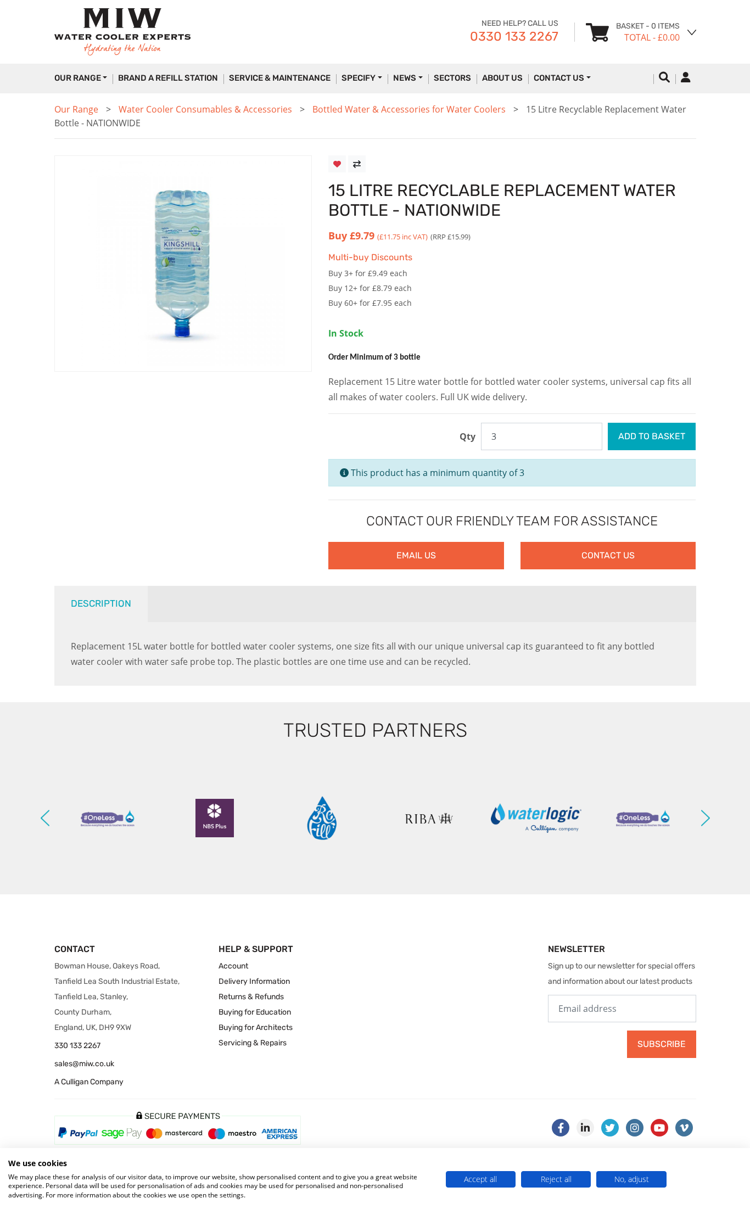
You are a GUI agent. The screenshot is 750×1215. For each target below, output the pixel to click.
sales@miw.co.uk (84, 1063)
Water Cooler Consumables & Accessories (205, 109)
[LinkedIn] (585, 1127)
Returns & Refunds (251, 996)
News (404, 78)
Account (233, 966)
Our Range (76, 109)
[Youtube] (659, 1127)
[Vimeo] (684, 1127)
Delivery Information (254, 981)
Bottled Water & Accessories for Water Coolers (409, 109)
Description (101, 603)
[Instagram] (634, 1127)
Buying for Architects (256, 1027)
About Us (502, 78)
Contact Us (559, 78)
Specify (359, 78)
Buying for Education (255, 1012)
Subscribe (661, 1044)
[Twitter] (610, 1127)
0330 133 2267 (514, 36)
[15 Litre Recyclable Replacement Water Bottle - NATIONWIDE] (183, 263)
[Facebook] (560, 1127)
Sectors (452, 78)
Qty (467, 436)
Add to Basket (651, 436)
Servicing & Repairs (253, 1043)
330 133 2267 (77, 1045)
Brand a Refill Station (168, 78)
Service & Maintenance (280, 78)
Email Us (416, 555)
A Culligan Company (89, 1082)
